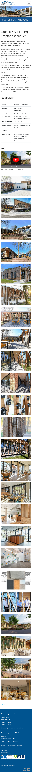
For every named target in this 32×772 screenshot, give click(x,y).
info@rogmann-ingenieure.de (13, 728)
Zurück (3, 704)
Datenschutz (4, 752)
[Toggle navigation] (29, 2)
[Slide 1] (13, 24)
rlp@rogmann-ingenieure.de (13, 745)
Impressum (4, 750)
